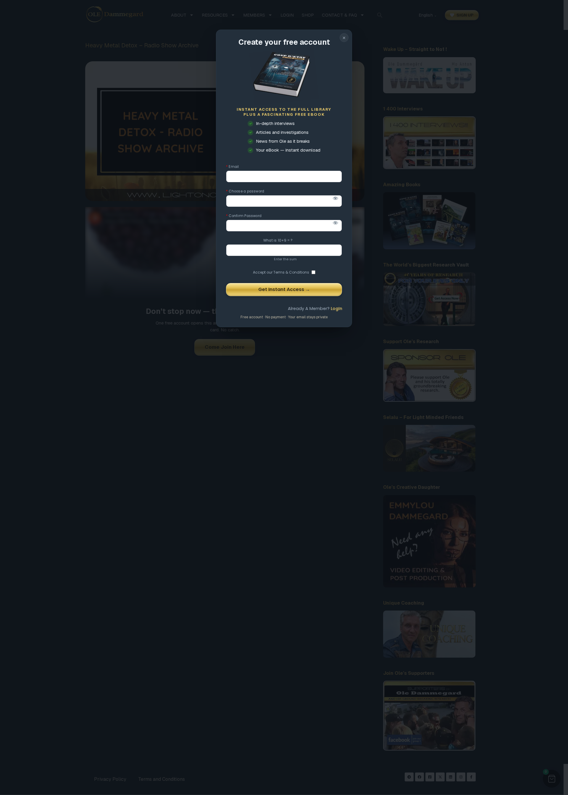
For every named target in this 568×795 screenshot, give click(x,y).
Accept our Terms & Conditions (281, 272)
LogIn (336, 308)
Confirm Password (244, 216)
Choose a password (245, 191)
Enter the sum (285, 259)
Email (232, 167)
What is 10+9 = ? (278, 240)
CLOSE (344, 37)
